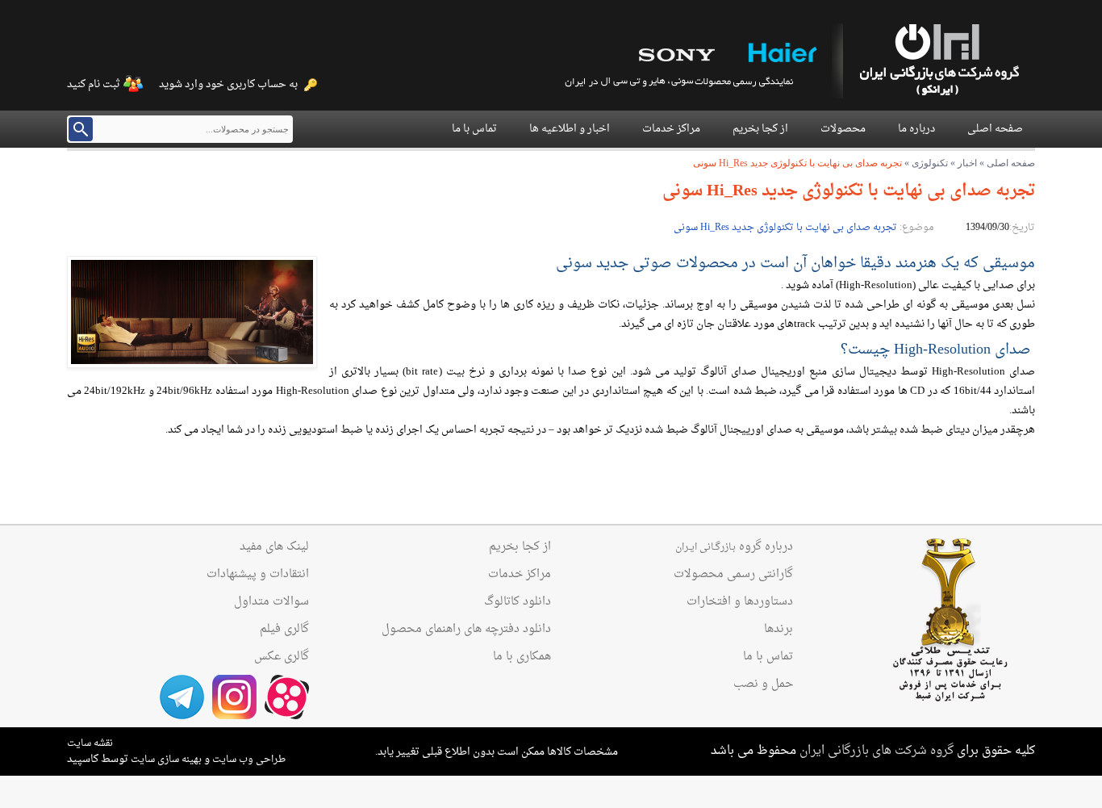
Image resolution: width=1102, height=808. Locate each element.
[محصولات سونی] (676, 54)
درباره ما (916, 129)
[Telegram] (182, 697)
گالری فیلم (284, 629)
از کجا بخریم (760, 129)
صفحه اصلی (995, 129)
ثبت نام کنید (93, 84)
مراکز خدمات (671, 129)
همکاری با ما (522, 657)
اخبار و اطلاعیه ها (569, 129)
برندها (778, 629)
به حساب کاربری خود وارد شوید (228, 84)
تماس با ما (474, 129)
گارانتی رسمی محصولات (733, 574)
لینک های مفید (274, 547)
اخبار (967, 163)
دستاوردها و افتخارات (740, 602)
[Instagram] (234, 697)
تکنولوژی (930, 163)
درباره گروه (734, 547)
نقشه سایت (90, 743)
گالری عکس (281, 657)
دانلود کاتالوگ (517, 602)
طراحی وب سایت (249, 759)
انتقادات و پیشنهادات (258, 574)
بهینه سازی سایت (166, 759)
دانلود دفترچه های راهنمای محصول (466, 629)
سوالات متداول (271, 602)
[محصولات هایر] (781, 54)
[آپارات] (287, 697)
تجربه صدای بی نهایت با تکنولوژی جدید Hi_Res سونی (785, 228)
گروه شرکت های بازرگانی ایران (876, 751)
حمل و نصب (763, 684)
